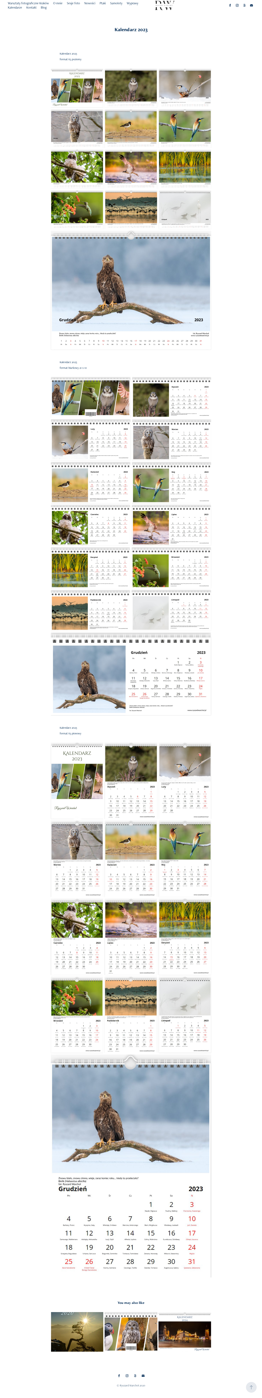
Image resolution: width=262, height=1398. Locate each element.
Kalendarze (15, 7)
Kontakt (31, 7)
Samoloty (116, 3)
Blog (44, 7)
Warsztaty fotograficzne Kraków (28, 3)
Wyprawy (132, 3)
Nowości (89, 3)
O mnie (58, 3)
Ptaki (103, 3)
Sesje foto (73, 3)
